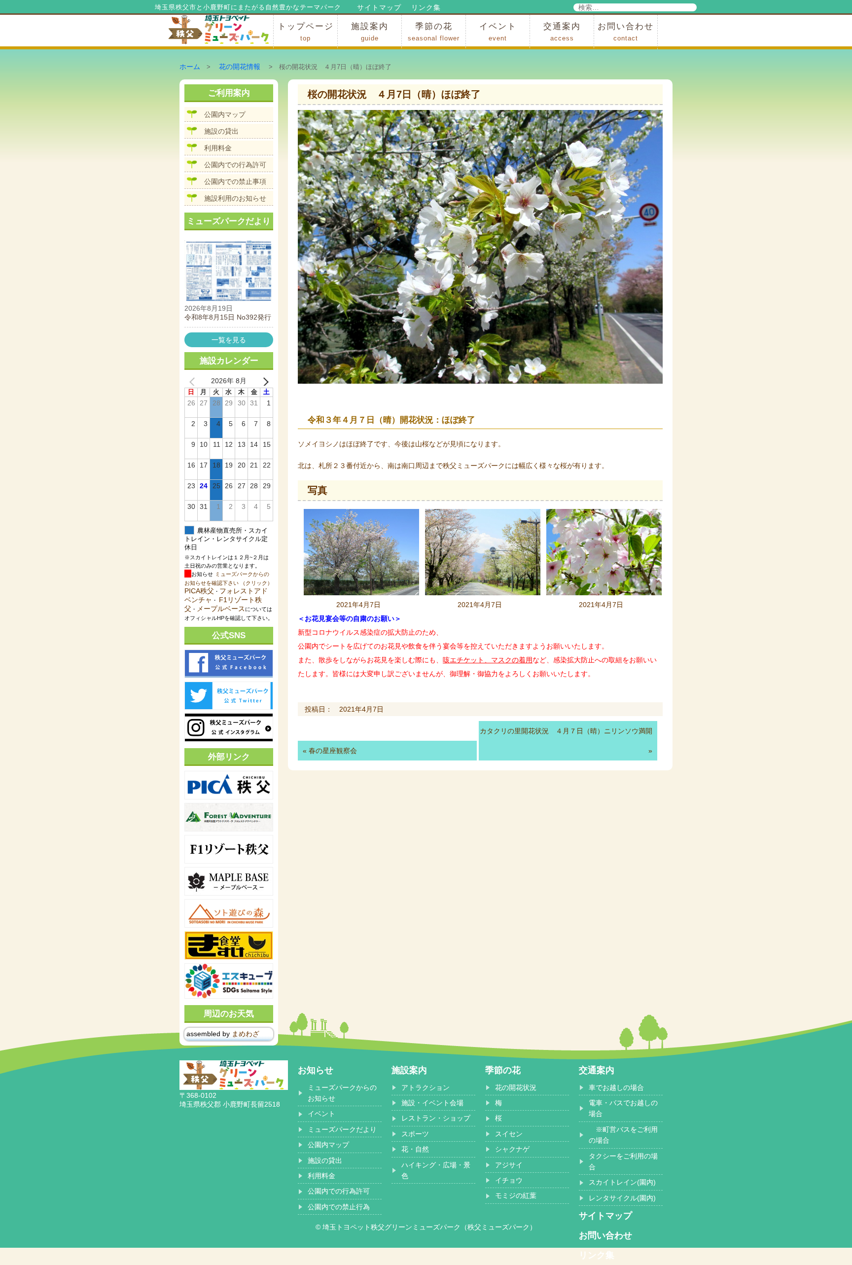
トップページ (306, 32)
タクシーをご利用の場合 (623, 1161)
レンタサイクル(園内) (622, 1198)
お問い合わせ (626, 32)
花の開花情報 (239, 67)
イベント (498, 32)
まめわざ (245, 1034)
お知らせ (315, 1070)
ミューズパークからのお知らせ (342, 1093)
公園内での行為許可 (235, 165)
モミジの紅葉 (515, 1195)
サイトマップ (379, 7)
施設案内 (370, 32)
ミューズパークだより (342, 1129)
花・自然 (415, 1149)
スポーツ (415, 1134)
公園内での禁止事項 (235, 181)
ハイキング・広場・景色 (435, 1170)
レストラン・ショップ (435, 1118)
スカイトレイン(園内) (622, 1182)
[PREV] (193, 381)
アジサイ (509, 1165)
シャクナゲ (512, 1149)
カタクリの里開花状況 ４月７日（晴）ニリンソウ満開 (566, 731)
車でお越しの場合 (616, 1087)
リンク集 (426, 7)
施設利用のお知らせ (235, 198)
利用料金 (218, 148)
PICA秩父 (199, 591)
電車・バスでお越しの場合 (623, 1108)
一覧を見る (229, 340)
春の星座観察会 (333, 751)
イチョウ (509, 1180)
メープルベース (221, 609)
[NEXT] (263, 381)
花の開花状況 (515, 1087)
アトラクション (425, 1087)
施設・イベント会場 (432, 1103)
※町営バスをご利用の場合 (623, 1134)
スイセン (509, 1134)
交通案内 (562, 32)
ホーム (189, 67)
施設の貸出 (221, 131)
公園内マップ (225, 114)
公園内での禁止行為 (339, 1207)
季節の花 (434, 32)
